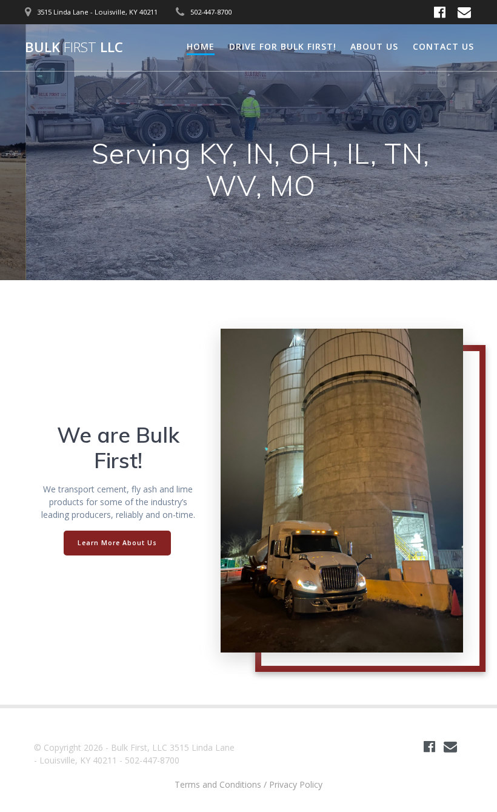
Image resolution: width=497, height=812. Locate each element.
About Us (374, 46)
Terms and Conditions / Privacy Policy (248, 784)
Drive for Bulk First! (282, 46)
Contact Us (443, 46)
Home (201, 46)
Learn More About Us (117, 543)
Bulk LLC (74, 47)
